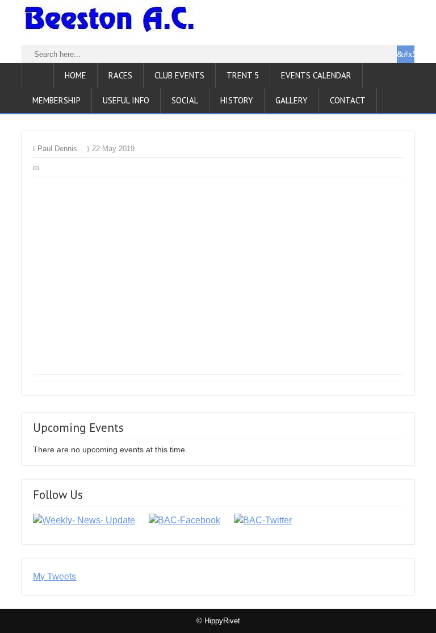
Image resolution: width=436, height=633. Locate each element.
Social (184, 100)
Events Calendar (316, 75)
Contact (348, 100)
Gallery (291, 100)
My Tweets (54, 576)
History (236, 100)
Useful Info (126, 100)
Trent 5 (243, 75)
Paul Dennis (57, 148)
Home (75, 75)
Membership (56, 100)
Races (120, 75)
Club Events (179, 75)
